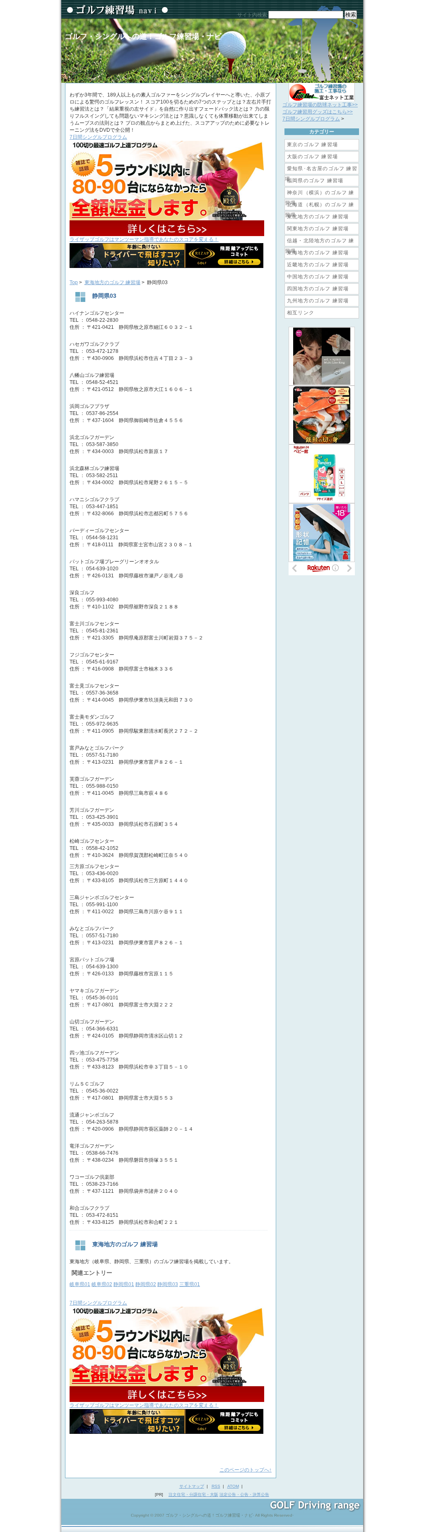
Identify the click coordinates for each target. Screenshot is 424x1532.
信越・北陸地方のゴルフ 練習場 (319, 242)
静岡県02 (145, 1284)
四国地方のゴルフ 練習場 (318, 289)
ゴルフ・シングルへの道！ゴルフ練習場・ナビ (143, 36)
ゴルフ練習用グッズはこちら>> (317, 112)
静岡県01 (123, 1284)
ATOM (233, 1486)
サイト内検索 (252, 15)
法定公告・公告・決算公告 (244, 1494)
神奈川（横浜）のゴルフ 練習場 (319, 194)
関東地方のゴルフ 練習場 (318, 229)
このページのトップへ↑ (245, 1470)
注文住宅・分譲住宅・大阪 (193, 1494)
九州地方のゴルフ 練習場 (318, 301)
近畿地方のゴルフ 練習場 (318, 265)
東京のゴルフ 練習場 (312, 144)
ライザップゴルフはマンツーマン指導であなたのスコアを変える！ (144, 239)
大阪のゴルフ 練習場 (312, 156)
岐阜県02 (102, 1284)
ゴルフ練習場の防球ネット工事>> (320, 105)
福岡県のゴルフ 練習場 (315, 180)
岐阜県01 (80, 1284)
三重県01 (189, 1284)
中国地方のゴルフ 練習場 (318, 277)
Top (74, 282)
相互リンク (300, 313)
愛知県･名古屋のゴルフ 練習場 (321, 170)
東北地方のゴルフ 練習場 (318, 217)
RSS (216, 1486)
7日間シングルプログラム (311, 119)
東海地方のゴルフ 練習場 (112, 282)
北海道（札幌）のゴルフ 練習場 (319, 206)
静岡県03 (167, 1284)
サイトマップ (191, 1486)
